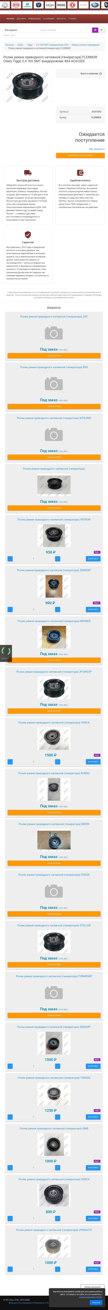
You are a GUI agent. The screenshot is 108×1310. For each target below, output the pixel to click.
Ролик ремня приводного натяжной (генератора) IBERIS (54, 824)
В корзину (93, 559)
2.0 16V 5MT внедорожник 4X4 (52, 45)
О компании (48, 18)
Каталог (9, 45)
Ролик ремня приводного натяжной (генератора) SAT (54, 316)
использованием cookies (90, 1297)
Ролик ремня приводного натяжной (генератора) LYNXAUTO (54, 1230)
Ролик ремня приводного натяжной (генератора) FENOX (54, 874)
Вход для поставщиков (20, 1303)
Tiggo (29, 45)
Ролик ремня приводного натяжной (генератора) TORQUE (54, 1077)
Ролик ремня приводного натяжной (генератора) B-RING (54, 773)
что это (63, 349)
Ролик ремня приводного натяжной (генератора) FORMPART (54, 976)
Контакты (61, 18)
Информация (35, 18)
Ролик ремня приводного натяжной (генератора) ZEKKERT (54, 570)
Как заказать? (97, 149)
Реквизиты (39, 1303)
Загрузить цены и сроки (80, 155)
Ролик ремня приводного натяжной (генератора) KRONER (54, 621)
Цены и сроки (54, 356)
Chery (20, 45)
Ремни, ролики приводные (85, 45)
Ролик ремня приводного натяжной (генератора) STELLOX (54, 925)
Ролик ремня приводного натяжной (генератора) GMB (54, 1128)
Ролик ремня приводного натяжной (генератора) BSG (54, 367)
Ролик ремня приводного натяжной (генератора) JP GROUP (54, 671)
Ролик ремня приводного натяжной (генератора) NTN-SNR (54, 418)
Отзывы (72, 18)
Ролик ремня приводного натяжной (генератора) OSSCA (54, 722)
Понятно (96, 1302)
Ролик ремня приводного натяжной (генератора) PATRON (54, 519)
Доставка (21, 18)
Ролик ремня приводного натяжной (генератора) (54, 468)
